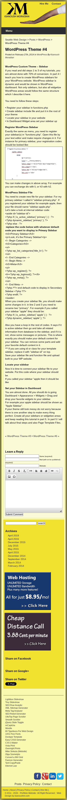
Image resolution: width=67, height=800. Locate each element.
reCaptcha (10, 725)
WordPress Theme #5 (45, 436)
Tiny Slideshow (12, 702)
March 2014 (14, 562)
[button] (9, 471)
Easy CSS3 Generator (15, 740)
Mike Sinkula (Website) (16, 751)
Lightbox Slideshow (14, 699)
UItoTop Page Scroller (15, 717)
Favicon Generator (14, 760)
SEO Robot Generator (15, 714)
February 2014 (16, 565)
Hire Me (44, 3)
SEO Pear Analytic (13, 705)
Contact (56, 3)
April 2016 (13, 539)
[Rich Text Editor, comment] (33, 494)
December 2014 (16, 555)
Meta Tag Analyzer (14, 711)
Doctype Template (13, 737)
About (12, 790)
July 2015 (13, 545)
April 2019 (13, 535)
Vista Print (10, 746)
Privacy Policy (31, 784)
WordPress (42, 54)
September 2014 (17, 559)
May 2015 (13, 549)
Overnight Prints (12, 748)
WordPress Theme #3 (19, 436)
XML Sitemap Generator (16, 708)
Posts (18, 784)
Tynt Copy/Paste (12, 763)
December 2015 (16, 542)
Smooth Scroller (12, 720)
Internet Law (11, 766)
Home (5, 790)
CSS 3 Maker (11, 743)
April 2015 (13, 552)
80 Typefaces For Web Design (19, 731)
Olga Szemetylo (12, 754)
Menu (9, 30)
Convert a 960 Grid (14, 757)
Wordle (8, 728)
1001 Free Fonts (13, 734)
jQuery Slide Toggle (14, 722)
